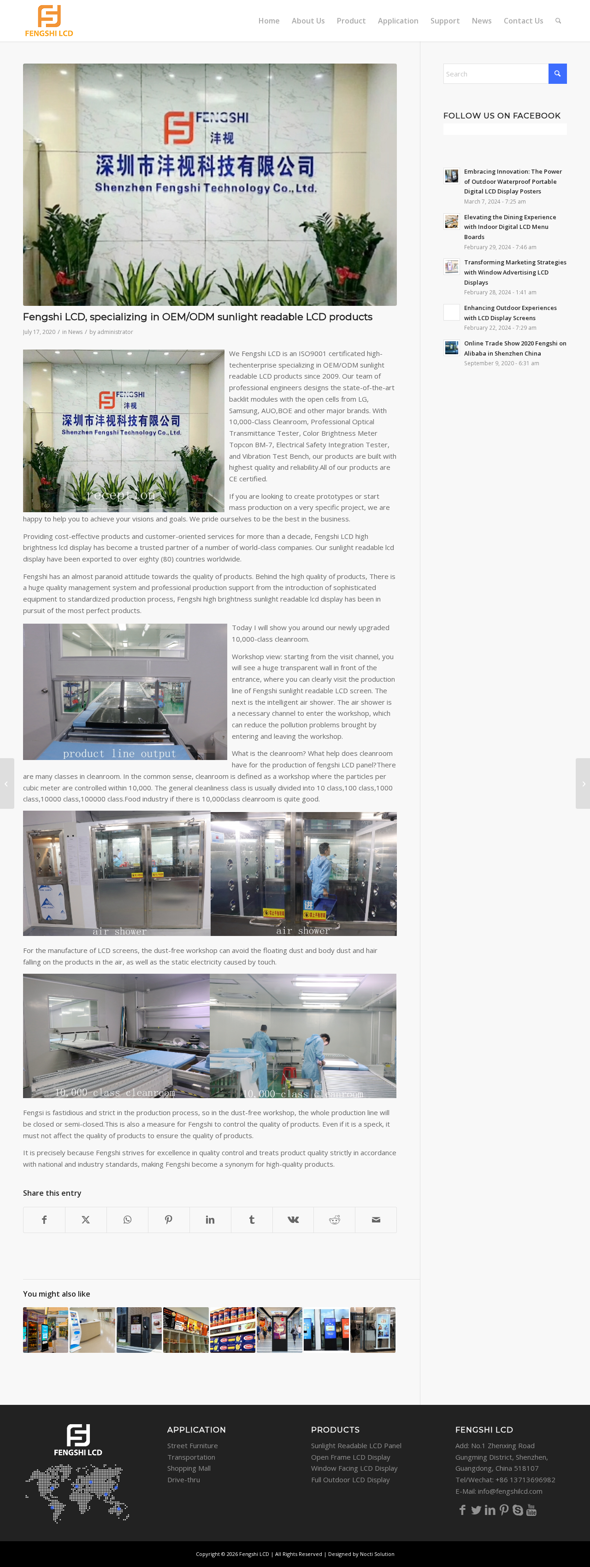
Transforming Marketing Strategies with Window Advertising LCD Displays (515, 272)
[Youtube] (531, 1509)
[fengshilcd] (210, 185)
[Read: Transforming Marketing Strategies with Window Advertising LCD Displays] (451, 266)
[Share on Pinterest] (168, 1220)
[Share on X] (85, 1220)
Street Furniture (192, 1445)
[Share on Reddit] (334, 1220)
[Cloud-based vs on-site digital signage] (7, 783)
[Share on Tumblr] (251, 1220)
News (75, 332)
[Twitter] (476, 1509)
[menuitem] (269, 20)
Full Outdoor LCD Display (350, 1479)
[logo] (49, 20)
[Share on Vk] (293, 1220)
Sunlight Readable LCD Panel (356, 1445)
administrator (115, 332)
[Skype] (518, 1509)
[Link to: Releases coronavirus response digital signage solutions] (45, 1329)
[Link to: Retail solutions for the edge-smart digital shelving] (232, 1329)
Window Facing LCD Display (354, 1468)
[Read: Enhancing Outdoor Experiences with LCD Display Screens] (451, 312)
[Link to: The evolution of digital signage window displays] (372, 1329)
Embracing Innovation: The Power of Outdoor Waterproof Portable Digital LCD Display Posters (513, 181)
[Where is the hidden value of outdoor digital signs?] (583, 783)
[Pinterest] (504, 1509)
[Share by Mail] (375, 1220)
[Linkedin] (490, 1509)
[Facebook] (462, 1509)
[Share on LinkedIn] (210, 1220)
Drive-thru (183, 1479)
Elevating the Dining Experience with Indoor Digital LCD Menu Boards (510, 227)
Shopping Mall (189, 1468)
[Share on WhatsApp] (127, 1220)
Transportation (191, 1457)
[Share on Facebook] (44, 1220)
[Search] (558, 20)
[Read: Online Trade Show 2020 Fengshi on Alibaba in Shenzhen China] (451, 347)
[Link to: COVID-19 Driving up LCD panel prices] (279, 1329)
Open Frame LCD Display (350, 1457)
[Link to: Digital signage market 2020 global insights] (326, 1329)
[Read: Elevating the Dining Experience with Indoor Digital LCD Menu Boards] (451, 221)
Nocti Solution (377, 1553)
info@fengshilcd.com (510, 1491)
